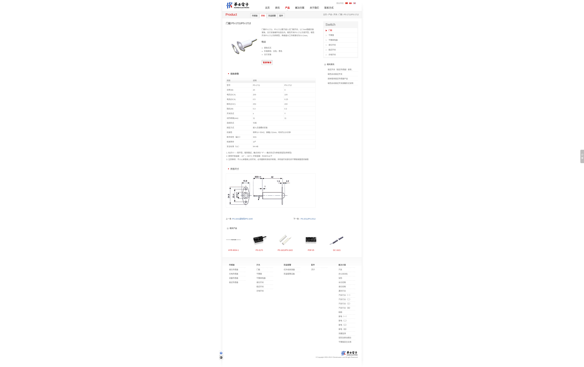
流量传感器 (233, 278)
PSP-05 (311, 250)
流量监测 (342, 333)
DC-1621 (337, 250)
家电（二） (343, 321)
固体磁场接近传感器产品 (338, 79)
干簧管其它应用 (345, 342)
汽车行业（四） (345, 308)
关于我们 (314, 7)
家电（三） (343, 325)
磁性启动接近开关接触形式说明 (340, 83)
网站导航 (340, 3)
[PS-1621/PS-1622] (285, 240)
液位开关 (332, 45)
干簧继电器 (333, 40)
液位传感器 (233, 270)
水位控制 (342, 282)
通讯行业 (342, 291)
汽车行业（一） (345, 295)
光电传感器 (233, 274)
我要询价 (267, 62)
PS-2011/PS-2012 (308, 219)
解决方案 (299, 7)
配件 (281, 16)
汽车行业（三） (345, 304)
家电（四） (343, 329)
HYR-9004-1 (233, 250)
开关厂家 (240, 5)
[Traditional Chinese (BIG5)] (350, 3)
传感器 (254, 16)
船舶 (340, 312)
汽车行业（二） (345, 299)
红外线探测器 (289, 270)
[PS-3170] (259, 240)
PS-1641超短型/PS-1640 (242, 219)
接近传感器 (233, 282)
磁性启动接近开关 (335, 74)
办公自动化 (343, 274)
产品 (287, 7)
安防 (340, 278)
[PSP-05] (311, 240)
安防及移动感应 (345, 338)
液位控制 (342, 287)
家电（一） (343, 316)
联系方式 (329, 7)
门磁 (340, 15)
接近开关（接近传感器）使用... (340, 70)
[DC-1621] (336, 240)
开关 (263, 16)
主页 (267, 7)
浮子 (313, 270)
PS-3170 (259, 250)
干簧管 (331, 35)
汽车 (340, 270)
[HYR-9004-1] (233, 240)
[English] (354, 3)
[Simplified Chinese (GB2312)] (346, 3)
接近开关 (332, 50)
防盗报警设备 (289, 274)
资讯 (277, 7)
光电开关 (332, 55)
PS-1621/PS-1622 (285, 250)
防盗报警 (272, 16)
